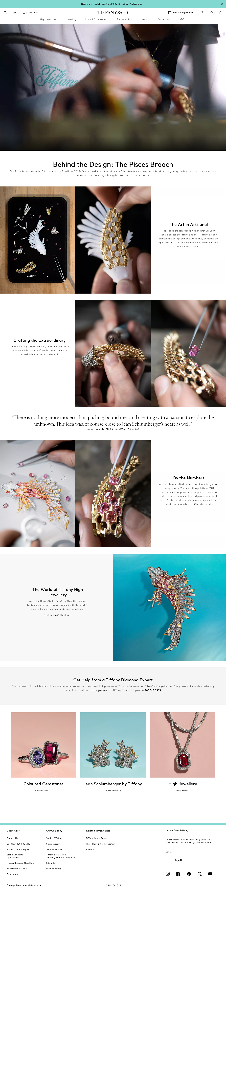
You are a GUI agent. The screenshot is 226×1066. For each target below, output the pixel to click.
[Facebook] (179, 874)
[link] (14, 12)
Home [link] (144, 19)
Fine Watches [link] (124, 19)
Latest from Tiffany (177, 830)
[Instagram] (168, 874)
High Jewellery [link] (48, 19)
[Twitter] (200, 874)
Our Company (54, 830)
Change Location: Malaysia (23, 885)
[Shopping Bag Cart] (220, 12)
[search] (5, 12)
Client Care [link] (32, 12)
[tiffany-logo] (113, 12)
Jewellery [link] (71, 19)
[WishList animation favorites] (211, 12)
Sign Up (179, 860)
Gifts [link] (183, 19)
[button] (5, 12)
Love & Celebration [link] (96, 19)
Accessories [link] (164, 19)
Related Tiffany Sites (98, 830)
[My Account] (202, 12)
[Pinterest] (189, 874)
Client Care (13, 830)
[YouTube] (210, 874)
